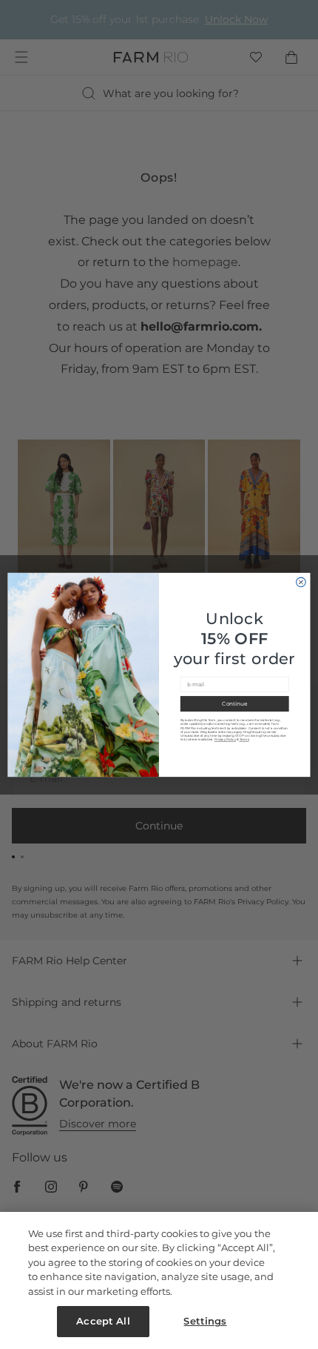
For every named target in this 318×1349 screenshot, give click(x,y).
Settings (204, 1321)
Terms (244, 739)
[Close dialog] (301, 582)
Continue (234, 703)
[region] (159, 1280)
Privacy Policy (225, 739)
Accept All (102, 1321)
